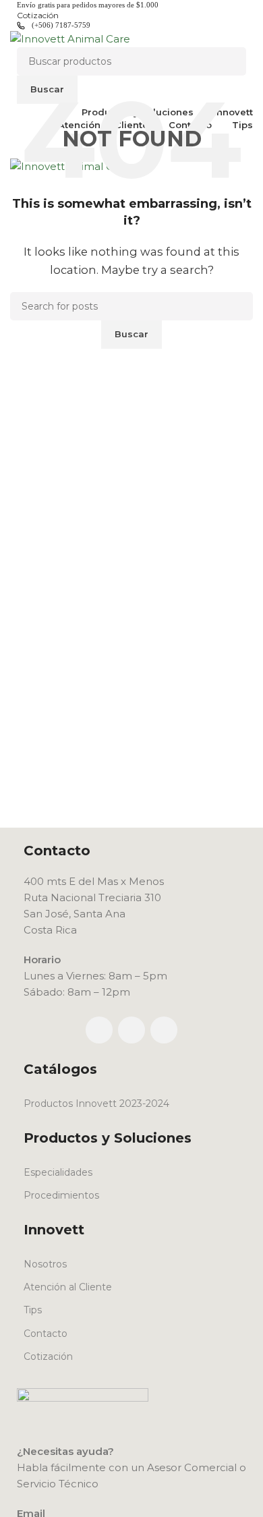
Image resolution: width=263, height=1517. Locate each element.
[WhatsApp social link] (163, 1030)
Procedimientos (61, 1195)
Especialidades (58, 1172)
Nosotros (45, 1264)
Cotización (48, 1356)
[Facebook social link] (99, 1030)
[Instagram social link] (131, 1030)
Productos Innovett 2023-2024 (96, 1103)
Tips (33, 1310)
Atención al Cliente (68, 1287)
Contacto (45, 1333)
